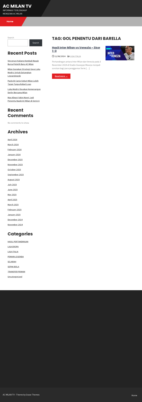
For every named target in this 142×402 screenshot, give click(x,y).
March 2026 (13, 144)
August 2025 (14, 179)
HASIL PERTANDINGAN (18, 241)
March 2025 (13, 204)
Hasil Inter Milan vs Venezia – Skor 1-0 (76, 49)
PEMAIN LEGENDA (16, 256)
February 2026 (14, 149)
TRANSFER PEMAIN (16, 271)
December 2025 (15, 159)
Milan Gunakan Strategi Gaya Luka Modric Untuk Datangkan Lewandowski (24, 72)
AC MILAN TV (17, 6)
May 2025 (12, 194)
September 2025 (16, 174)
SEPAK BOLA (13, 266)
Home (10, 21)
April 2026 (12, 139)
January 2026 (14, 154)
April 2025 (12, 199)
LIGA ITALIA (75, 56)
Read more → (61, 76)
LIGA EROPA (13, 246)
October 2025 (14, 169)
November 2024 (15, 224)
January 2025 (14, 214)
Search (11, 37)
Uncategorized (15, 276)
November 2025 (15, 164)
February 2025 (14, 209)
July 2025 (12, 184)
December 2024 (15, 219)
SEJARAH (12, 261)
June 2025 (13, 189)
